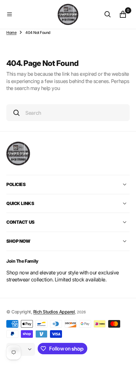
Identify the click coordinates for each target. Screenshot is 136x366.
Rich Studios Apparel (54, 311)
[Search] (107, 14)
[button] (30, 14)
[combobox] (68, 112)
